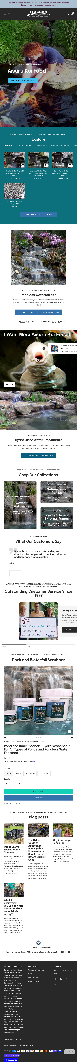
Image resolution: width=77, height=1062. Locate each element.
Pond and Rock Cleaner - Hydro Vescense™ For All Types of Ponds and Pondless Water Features (37, 750)
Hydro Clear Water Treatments (38, 455)
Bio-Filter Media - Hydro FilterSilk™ (14, 203)
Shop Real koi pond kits (22, 80)
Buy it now (38, 798)
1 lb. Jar (8, 773)
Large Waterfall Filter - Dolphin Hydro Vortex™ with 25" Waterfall (62, 173)
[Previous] (5, 737)
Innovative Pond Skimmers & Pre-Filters (52, 146)
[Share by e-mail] (19, 803)
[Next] (72, 737)
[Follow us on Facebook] (55, 979)
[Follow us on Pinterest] (66, 979)
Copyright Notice (34, 981)
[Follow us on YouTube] (55, 984)
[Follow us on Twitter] (61, 979)
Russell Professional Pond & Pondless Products (24, 741)
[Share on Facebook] (10, 803)
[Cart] (72, 14)
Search (30, 974)
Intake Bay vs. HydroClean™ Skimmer (12, 850)
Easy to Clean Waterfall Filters (17, 146)
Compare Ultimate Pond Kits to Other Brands (38, 309)
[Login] (68, 14)
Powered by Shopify (26, 1045)
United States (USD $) (12, 1039)
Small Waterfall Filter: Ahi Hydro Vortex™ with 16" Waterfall (15, 173)
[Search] (9, 14)
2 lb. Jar (19, 773)
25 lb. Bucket (44, 773)
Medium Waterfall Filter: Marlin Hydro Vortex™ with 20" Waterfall (38, 173)
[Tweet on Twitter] (16, 803)
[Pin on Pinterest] (13, 803)
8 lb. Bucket (30, 773)
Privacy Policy (33, 978)
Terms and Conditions (36, 970)
